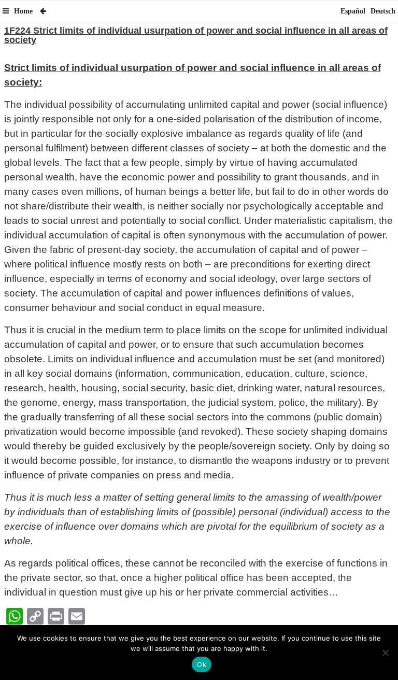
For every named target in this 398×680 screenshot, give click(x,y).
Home (23, 11)
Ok (201, 664)
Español (352, 11)
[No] (385, 652)
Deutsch (383, 11)
